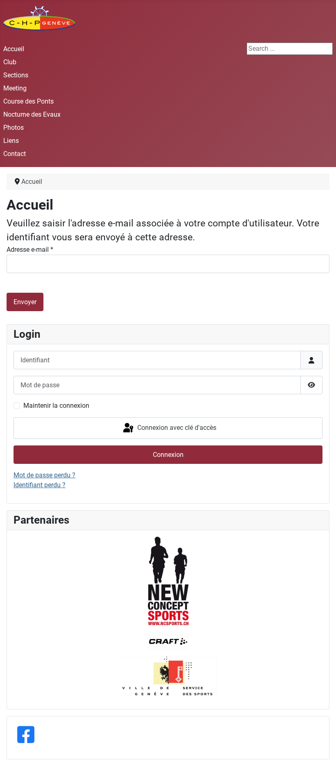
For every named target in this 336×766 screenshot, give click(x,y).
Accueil (13, 49)
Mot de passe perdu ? (44, 475)
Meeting (15, 88)
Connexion (168, 455)
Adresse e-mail (30, 249)
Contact (14, 154)
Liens (11, 141)
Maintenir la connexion (56, 405)
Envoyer (25, 302)
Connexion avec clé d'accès (176, 428)
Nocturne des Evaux (32, 114)
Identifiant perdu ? (40, 485)
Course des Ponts (28, 101)
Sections (15, 75)
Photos (13, 127)
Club (9, 62)
